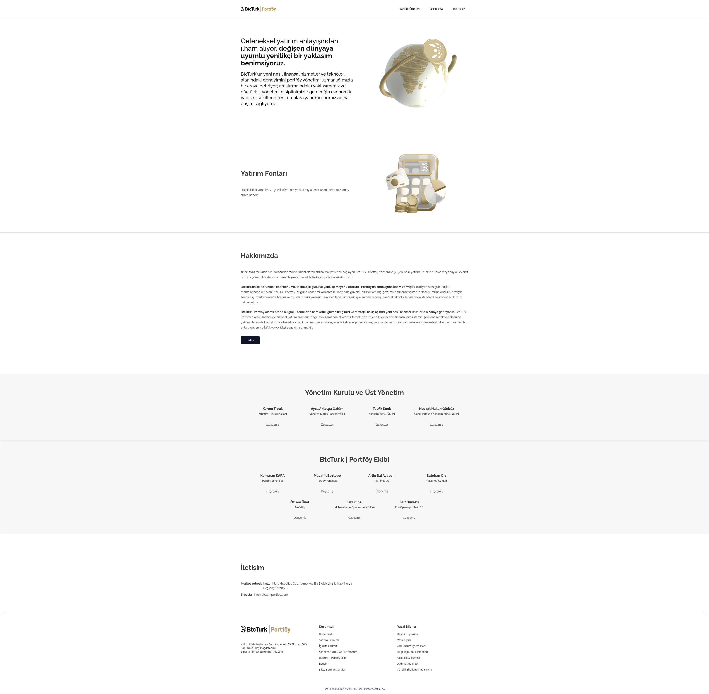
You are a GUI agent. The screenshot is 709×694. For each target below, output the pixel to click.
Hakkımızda (436, 9)
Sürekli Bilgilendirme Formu (414, 669)
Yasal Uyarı (404, 640)
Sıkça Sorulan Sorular (332, 669)
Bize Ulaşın (458, 9)
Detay (250, 340)
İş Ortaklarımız (328, 645)
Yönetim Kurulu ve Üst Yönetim (338, 651)
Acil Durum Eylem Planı (411, 645)
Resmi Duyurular (407, 634)
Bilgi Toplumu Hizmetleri (412, 651)
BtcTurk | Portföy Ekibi (333, 657)
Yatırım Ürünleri (410, 9)
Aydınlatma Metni (408, 663)
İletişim (323, 663)
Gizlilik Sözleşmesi (408, 657)
